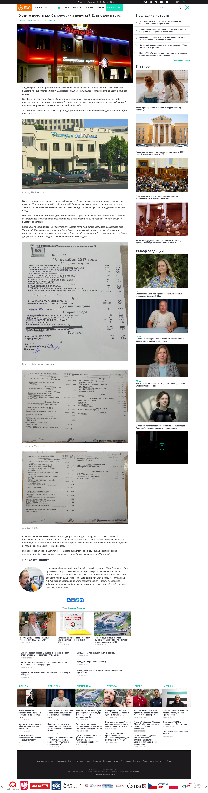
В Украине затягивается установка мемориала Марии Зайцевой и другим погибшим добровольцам (160, 427)
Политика (54, 686)
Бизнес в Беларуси (76, 608)
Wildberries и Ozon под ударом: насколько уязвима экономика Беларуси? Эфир (159, 295)
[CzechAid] (135, 786)
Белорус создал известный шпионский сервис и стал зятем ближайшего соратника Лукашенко (45, 654)
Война (66, 8)
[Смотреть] (137, 291)
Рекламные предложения (153, 761)
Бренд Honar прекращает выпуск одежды (96, 653)
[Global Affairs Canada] (114, 785)
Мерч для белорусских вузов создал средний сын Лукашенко (99, 671)
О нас (168, 761)
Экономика (84, 686)
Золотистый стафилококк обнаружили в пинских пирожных (30, 726)
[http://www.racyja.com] (64, 785)
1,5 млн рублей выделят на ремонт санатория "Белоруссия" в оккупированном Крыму (88, 739)
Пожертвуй (61, 761)
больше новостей (182, 61)
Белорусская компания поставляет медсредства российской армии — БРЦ (74, 640)
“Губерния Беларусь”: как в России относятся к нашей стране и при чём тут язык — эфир (160, 340)
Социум (51, 20)
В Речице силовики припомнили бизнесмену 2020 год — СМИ (34, 639)
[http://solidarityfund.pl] (171, 786)
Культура (111, 686)
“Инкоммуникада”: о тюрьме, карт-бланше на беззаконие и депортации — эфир (160, 22)
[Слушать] (140, 336)
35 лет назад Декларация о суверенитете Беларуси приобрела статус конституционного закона (159, 241)
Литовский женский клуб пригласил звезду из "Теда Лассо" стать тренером (163, 46)
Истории (89, 8)
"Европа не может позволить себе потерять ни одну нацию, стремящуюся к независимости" (60, 741)
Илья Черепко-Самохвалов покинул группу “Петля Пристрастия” (175, 712)
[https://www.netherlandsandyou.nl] (44, 785)
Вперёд (206, 786)
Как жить (77, 8)
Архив (88, 761)
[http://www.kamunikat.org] (85, 786)
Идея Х (99, 2)
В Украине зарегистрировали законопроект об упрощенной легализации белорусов (157, 197)
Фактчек (105, 2)
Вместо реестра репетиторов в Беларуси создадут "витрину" (159, 108)
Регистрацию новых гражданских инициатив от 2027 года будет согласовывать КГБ (160, 153)
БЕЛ (177, 2)
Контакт (136, 761)
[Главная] (44, 7)
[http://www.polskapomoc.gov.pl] (191, 785)
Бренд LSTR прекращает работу (91, 662)
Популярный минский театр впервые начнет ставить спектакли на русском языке (118, 724)
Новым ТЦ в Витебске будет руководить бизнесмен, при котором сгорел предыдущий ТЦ (111, 640)
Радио (70, 761)
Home (59, 8)
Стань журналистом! (45, 761)
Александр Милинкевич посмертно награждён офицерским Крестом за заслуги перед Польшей (161, 468)
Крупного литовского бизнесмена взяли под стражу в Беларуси (45, 673)
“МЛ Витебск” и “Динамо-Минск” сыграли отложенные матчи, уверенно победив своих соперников (145, 740)
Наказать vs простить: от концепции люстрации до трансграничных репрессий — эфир (162, 38)
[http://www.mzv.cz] (97, 785)
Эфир (112, 2)
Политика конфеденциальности (104, 774)
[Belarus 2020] (17, 786)
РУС (183, 2)
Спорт (138, 686)
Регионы (79, 761)
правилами (136, 771)
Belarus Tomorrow (89, 2)
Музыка (168, 686)
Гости (80, 2)
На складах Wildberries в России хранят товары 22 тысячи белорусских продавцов (44, 663)
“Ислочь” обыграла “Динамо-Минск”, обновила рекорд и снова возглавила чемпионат (147, 725)
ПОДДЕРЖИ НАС (114, 8)
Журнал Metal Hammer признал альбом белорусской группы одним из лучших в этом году (117, 736)
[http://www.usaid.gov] (72, 785)
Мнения (100, 8)
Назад (2, 786)
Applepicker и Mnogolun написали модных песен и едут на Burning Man (117, 712)
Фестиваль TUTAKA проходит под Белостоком (175, 723)
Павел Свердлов (25, 20)
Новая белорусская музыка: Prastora (176, 732)
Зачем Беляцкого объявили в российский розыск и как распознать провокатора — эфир (162, 30)
